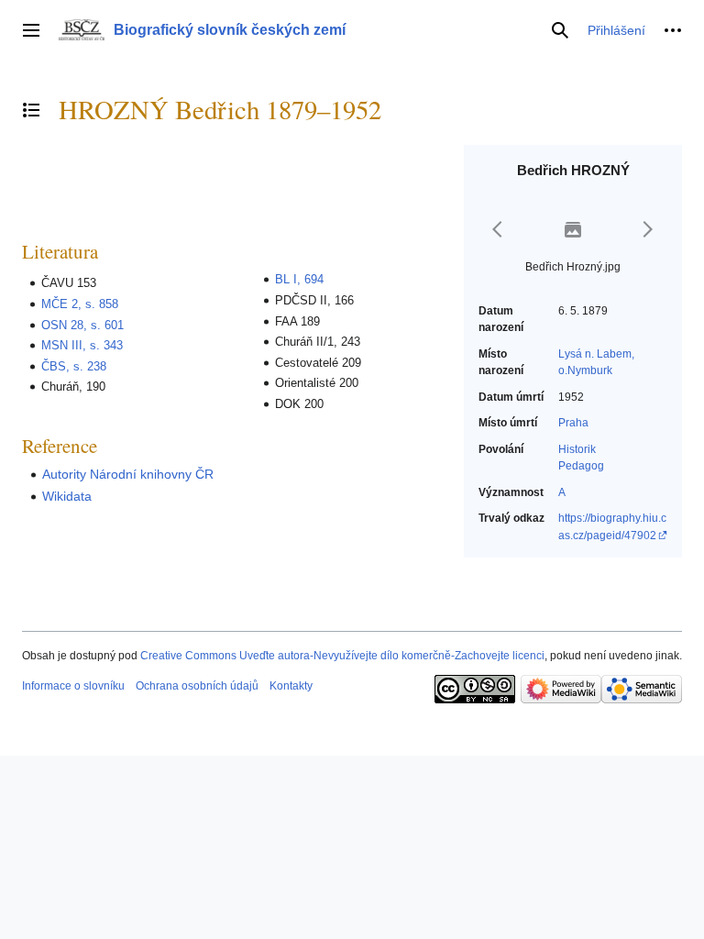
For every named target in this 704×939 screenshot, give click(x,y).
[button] (31, 30)
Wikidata (67, 496)
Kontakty (291, 685)
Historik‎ (577, 449)
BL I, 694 (299, 279)
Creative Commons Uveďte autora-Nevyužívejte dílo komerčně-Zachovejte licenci (342, 655)
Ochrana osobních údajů (197, 685)
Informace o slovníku (73, 685)
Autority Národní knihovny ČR (128, 474)
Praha (573, 422)
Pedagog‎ (581, 465)
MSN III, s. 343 (82, 345)
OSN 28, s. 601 (82, 325)
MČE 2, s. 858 (79, 304)
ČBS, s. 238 (73, 366)
